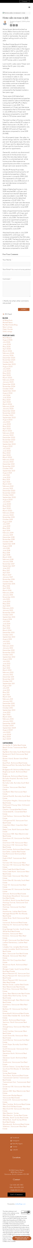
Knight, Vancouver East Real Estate (16, 940)
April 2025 (7, 375)
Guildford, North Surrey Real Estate (16, 900)
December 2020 (9, 491)
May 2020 (7, 506)
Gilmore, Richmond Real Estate (14, 894)
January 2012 (8, 674)
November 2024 (9, 386)
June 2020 (7, 504)
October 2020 (8, 495)
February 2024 (8, 406)
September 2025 (9, 364)
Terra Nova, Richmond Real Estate (15, 1075)
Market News (8, 322)
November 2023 (9, 413)
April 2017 (6, 573)
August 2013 (7, 639)
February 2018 (8, 559)
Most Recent (7, 338)
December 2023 (9, 411)
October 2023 (8, 415)
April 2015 (6, 606)
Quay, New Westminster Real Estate (16, 993)
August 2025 (7, 366)
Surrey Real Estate (9, 1073)
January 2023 (8, 435)
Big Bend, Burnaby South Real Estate (16, 752)
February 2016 (8, 593)
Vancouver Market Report (12, 1095)
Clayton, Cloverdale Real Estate (15, 809)
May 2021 (6, 479)
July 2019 (6, 524)
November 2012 (9, 652)
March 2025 (7, 377)
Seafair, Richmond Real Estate (14, 1020)
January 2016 (8, 595)
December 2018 (8, 537)
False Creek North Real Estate (14, 869)
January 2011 (7, 701)
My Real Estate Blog (10, 325)
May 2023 (6, 426)
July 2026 (6, 342)
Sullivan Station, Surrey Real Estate (16, 1066)
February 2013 (8, 646)
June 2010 (6, 712)
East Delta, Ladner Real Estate (14, 852)
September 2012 (9, 657)
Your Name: (7, 260)
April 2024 (7, 402)
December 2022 (9, 437)
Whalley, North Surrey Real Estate (15, 1118)
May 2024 (6, 400)
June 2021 (6, 477)
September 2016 (9, 584)
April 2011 (6, 694)
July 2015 (6, 599)
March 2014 (7, 630)
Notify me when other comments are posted (16, 302)
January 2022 (8, 462)
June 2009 (7, 734)
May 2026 (6, 346)
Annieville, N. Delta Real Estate (14, 745)
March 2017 (7, 575)
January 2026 (8, 355)
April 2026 (7, 349)
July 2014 (6, 621)
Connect (24, 1)
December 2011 (8, 677)
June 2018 (6, 550)
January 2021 (8, 488)
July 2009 (6, 732)
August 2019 (7, 522)
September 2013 (9, 637)
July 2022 (6, 448)
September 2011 (9, 683)
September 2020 (9, 497)
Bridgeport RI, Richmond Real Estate (16, 770)
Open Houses (8, 329)
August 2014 (7, 619)
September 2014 (9, 617)
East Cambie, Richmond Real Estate (16, 849)
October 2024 (8, 389)
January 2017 (8, 577)
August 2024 (7, 393)
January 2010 (8, 721)
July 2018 (6, 548)
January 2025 (8, 382)
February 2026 (8, 353)
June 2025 (7, 371)
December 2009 (9, 723)
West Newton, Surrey (11, 1113)
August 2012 (7, 659)
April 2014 (6, 628)
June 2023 (7, 424)
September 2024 (9, 391)
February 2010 (8, 719)
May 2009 (7, 737)
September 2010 (9, 710)
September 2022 (9, 444)
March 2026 (7, 351)
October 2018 (8, 542)
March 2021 (7, 484)
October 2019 (8, 519)
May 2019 (6, 528)
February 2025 (8, 380)
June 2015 (6, 601)
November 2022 (9, 440)
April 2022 (7, 455)
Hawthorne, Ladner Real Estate (14, 911)
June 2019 (6, 526)
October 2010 (8, 708)
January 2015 (8, 610)
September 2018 (9, 544)
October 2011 (7, 681)
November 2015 (9, 597)
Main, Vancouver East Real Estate (15, 953)
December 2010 (9, 703)
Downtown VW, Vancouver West (15, 843)
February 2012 (8, 672)
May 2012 (6, 666)
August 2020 (8, 499)
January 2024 (8, 409)
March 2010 (7, 717)
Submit (24, 309)
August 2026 (7, 340)
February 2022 (8, 460)
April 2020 (7, 508)
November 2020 (9, 493)
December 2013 (9, 632)
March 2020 (7, 511)
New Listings (7, 327)
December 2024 (9, 384)
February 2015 (8, 608)
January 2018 (8, 561)
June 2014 (6, 624)
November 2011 (8, 679)
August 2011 (7, 686)
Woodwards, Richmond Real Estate (16, 1124)
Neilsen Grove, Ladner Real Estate (16, 984)
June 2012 (6, 663)
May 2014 (6, 626)
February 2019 (8, 533)
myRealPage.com (20, 1204)
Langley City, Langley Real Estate (15, 947)
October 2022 (8, 442)
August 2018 (7, 546)
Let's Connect (16, 1194)
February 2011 (8, 699)
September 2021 (9, 471)
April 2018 (6, 555)
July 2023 (6, 422)
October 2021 (8, 468)
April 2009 (7, 739)
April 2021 (6, 482)
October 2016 (8, 581)
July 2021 (6, 475)
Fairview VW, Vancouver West (14, 863)
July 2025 (6, 369)
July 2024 (6, 395)
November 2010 (9, 706)
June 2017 (6, 568)
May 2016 (6, 586)
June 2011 (6, 690)
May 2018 (6, 553)
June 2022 (7, 451)
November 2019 (9, 517)
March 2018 (7, 557)
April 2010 (6, 714)
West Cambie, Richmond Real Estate (16, 1104)
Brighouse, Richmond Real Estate (15, 776)
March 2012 (7, 670)
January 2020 (8, 515)
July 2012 (6, 661)
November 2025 (9, 360)
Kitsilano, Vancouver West (13, 934)
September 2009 (9, 728)
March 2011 (7, 697)
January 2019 (8, 535)
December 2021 (9, 464)
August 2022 (7, 446)
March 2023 (7, 431)
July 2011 (6, 688)
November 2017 (9, 564)
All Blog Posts (7, 320)
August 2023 (7, 420)
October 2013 (8, 635)
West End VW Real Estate (12, 1106)
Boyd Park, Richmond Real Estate (15, 763)
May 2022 (6, 453)
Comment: (7, 279)
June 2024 (7, 397)
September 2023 (9, 417)
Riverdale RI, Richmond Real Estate (16, 1013)
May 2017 (6, 570)
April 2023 (7, 429)
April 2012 (6, 668)
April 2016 (6, 588)
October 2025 (8, 362)
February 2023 (8, 433)
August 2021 (7, 473)
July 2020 (6, 502)
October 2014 (8, 615)
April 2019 (6, 530)
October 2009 (8, 726)
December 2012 (9, 650)
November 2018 (9, 539)
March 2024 (7, 404)
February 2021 (8, 486)
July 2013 (6, 641)
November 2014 (9, 612)
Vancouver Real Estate (11, 1098)
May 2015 (6, 604)
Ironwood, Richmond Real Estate (15, 922)
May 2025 (7, 373)
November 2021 (9, 466)
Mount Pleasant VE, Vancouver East (16, 973)
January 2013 (8, 648)
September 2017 (9, 566)
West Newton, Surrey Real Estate (15, 1115)
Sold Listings (7, 331)
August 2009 (8, 730)
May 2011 (6, 692)
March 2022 (7, 457)
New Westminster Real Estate (14, 987)
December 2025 (9, 358)
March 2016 (7, 590)
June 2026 (7, 344)
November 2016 (9, 579)
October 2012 (8, 655)
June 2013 (6, 643)
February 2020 (8, 513)
